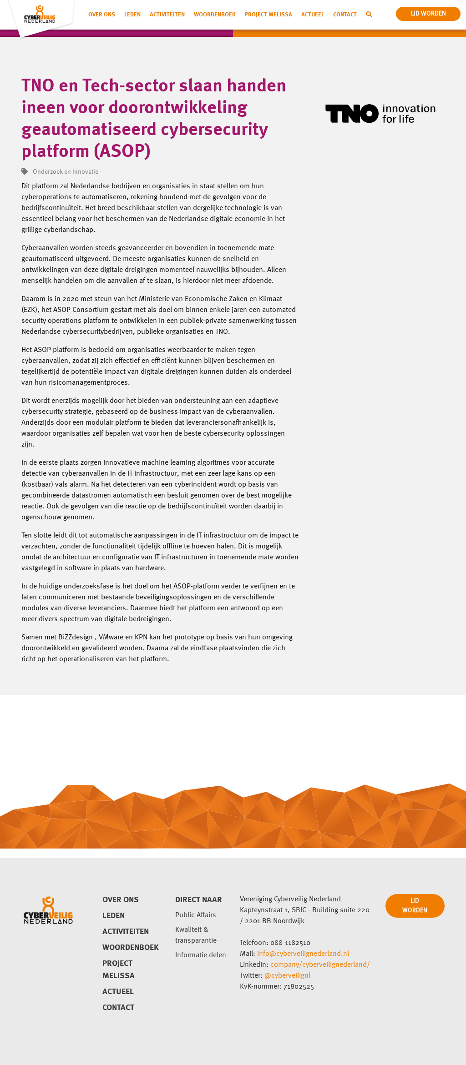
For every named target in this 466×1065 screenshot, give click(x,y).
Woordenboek (215, 15)
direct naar (198, 900)
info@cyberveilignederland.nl (303, 954)
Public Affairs (195, 915)
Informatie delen (200, 955)
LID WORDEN (414, 906)
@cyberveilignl (287, 976)
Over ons (101, 15)
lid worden (428, 13)
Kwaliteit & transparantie (196, 935)
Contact (345, 15)
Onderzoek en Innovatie (64, 172)
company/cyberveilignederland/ (320, 965)
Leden (132, 15)
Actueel (312, 15)
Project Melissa (268, 15)
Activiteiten (167, 15)
